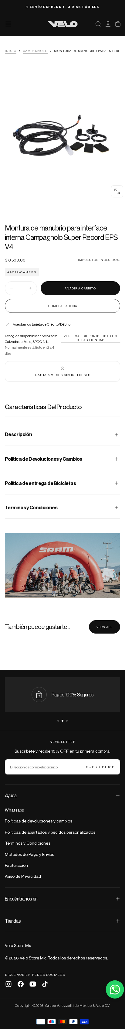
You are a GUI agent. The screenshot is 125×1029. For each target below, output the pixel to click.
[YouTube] (32, 984)
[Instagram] (8, 984)
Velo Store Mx (18, 945)
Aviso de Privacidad (23, 876)
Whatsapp (14, 809)
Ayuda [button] (11, 795)
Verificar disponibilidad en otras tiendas (90, 338)
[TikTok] (45, 984)
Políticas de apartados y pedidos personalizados (50, 832)
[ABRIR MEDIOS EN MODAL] (117, 191)
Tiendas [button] (13, 921)
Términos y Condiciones (27, 843)
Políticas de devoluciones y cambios (38, 820)
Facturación (16, 865)
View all (104, 627)
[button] (98, 24)
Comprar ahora (62, 306)
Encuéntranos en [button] (21, 899)
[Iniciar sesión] (108, 24)
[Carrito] (117, 24)
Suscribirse (100, 766)
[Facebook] (20, 984)
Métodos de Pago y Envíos (29, 854)
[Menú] (8, 24)
